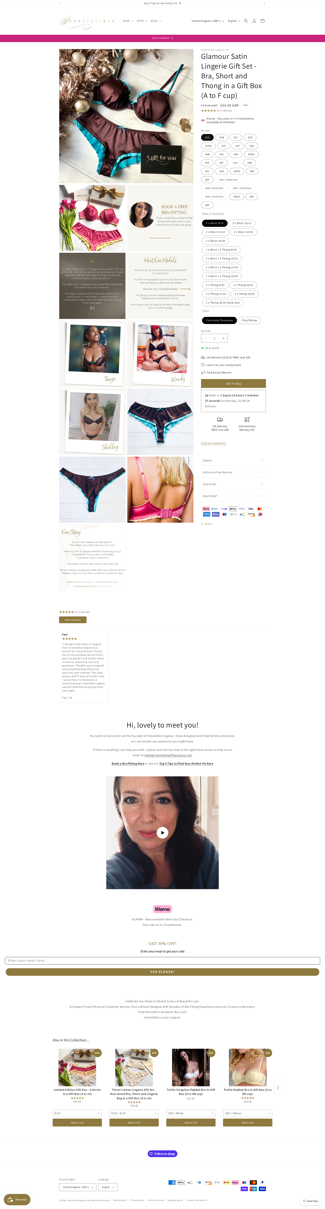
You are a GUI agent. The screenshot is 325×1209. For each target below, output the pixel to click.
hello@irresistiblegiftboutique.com (168, 755)
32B (221, 137)
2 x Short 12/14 (215, 232)
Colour (205, 310)
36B (249, 162)
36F (207, 179)
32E (223, 146)
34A (251, 146)
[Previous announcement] (60, 3)
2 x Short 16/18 (215, 240)
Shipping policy (175, 1200)
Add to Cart (77, 1122)
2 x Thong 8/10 (215, 285)
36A (237, 163)
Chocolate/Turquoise (219, 320)
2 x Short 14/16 (243, 232)
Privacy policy (137, 1200)
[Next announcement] (264, 3)
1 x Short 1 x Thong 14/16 (222, 276)
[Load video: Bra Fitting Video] (162, 832)
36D (221, 171)
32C (235, 137)
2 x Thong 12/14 (216, 293)
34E (207, 162)
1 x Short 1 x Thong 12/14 (222, 267)
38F (207, 205)
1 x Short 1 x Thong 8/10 (221, 249)
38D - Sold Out (216, 197)
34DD (251, 154)
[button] (128, 21)
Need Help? (210, 496)
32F (237, 146)
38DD (236, 196)
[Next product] (278, 1087)
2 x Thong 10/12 (243, 285)
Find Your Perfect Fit (213, 443)
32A (207, 137)
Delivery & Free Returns (217, 472)
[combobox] (77, 1113)
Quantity (205, 330)
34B (207, 154)
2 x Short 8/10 (215, 223)
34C (221, 154)
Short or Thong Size (213, 213)
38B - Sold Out (216, 189)
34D (235, 154)
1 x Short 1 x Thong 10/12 (222, 258)
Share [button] (208, 523)
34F (221, 162)
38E (251, 196)
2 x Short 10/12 (241, 223)
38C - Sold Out (244, 189)
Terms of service (156, 1200)
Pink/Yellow (249, 320)
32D (250, 137)
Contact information (197, 1200)
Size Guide (209, 484)
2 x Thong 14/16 (245, 293)
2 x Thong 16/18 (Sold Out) (223, 302)
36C (207, 171)
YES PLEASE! (162, 972)
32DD (208, 146)
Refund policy (120, 1200)
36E (252, 171)
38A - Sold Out (230, 180)
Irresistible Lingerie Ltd (78, 1200)
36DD (237, 171)
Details (207, 460)
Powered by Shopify (100, 1200)
